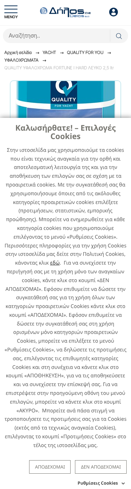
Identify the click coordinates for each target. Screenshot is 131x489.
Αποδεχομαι (50, 466)
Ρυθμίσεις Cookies (98, 483)
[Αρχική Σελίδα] (65, 11)
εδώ (55, 262)
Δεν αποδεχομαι (101, 466)
